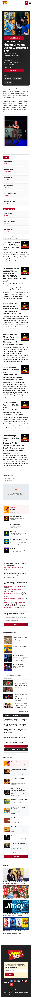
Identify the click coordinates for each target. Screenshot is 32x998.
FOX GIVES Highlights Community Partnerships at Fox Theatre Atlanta (21, 683)
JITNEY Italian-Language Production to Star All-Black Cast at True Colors (15, 914)
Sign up (16, 624)
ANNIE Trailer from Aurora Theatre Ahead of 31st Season (21, 690)
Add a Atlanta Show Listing (16, 749)
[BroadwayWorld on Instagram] (15, 980)
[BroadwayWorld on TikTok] (22, 980)
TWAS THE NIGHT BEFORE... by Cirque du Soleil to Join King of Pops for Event (15, 720)
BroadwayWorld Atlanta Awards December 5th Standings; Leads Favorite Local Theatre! (13, 339)
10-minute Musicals (15, 524)
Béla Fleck (13, 531)
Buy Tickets (13, 70)
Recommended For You (9, 632)
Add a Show (16, 856)
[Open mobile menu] (30, 3)
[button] (26, 3)
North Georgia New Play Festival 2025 (14, 602)
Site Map (23, 990)
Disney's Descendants (16, 516)
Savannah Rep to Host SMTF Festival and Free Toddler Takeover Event (15, 725)
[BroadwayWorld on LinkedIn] (18, 980)
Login (22, 3)
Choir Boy (12, 509)
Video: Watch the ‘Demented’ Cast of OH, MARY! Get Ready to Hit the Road (15, 736)
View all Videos (23, 711)
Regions (17, 990)
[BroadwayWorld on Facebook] (11, 980)
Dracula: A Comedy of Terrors (12, 598)
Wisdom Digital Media (21, 992)
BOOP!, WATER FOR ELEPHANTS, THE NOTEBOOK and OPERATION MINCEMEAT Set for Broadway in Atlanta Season (16, 932)
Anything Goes (8, 606)
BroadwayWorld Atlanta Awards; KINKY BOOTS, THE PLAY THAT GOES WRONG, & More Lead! (12, 309)
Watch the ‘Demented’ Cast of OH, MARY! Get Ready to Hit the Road (21, 705)
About (14, 988)
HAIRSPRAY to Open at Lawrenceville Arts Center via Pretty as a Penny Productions (15, 731)
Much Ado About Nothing (11, 567)
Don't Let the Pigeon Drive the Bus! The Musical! (18, 540)
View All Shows (16, 852)
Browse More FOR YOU (14, 675)
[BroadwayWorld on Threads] (25, 980)
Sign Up (9, 974)
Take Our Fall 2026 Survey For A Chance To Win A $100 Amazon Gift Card (15, 741)
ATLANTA (12, 2)
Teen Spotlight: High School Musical (14, 590)
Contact (19, 988)
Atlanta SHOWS (7, 757)
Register (18, 3)
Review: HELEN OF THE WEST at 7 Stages (15, 898)
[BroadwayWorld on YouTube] (11, 984)
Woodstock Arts (15, 55)
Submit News (10, 990)
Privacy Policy (21, 994)
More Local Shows (16, 746)
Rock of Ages (8, 607)
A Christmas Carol (9, 593)
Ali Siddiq (13, 548)
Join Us (24, 988)
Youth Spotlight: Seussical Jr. (12, 595)
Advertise (8, 988)
